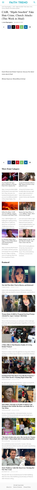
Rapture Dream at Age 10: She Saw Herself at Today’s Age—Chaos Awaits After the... (27, 241)
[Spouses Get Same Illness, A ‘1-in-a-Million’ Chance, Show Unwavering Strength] (27, 206)
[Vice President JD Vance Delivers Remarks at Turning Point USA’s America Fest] (10, 177)
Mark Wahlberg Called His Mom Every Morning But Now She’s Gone (18, 469)
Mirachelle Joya (6, 441)
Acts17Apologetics (6, 6)
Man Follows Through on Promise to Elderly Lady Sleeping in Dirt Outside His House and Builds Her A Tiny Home (18, 406)
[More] (30, 27)
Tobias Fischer (5, 287)
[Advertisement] (18, 51)
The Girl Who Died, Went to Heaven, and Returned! (17, 285)
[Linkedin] (26, 27)
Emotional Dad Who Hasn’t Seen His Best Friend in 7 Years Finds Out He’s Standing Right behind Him (18, 376)
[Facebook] (9, 27)
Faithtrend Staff (6, 379)
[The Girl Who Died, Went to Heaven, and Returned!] (18, 274)
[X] (13, 27)
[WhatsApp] (21, 27)
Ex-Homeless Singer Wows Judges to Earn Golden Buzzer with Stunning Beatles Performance (9, 242)
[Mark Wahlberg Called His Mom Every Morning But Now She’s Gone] (18, 457)
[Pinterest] (17, 27)
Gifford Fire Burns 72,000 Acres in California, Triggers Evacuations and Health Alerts (9, 213)
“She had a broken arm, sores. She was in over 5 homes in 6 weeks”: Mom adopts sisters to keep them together (18, 438)
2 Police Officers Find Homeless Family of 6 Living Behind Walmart (17, 346)
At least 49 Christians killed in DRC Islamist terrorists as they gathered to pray (26, 184)
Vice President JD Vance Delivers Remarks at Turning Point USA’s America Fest (9, 184)
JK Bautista (5, 318)
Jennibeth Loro (6, 471)
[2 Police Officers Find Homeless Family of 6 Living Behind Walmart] (18, 334)
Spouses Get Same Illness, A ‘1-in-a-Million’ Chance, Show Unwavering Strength (27, 213)
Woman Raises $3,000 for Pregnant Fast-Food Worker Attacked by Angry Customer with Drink (18, 315)
